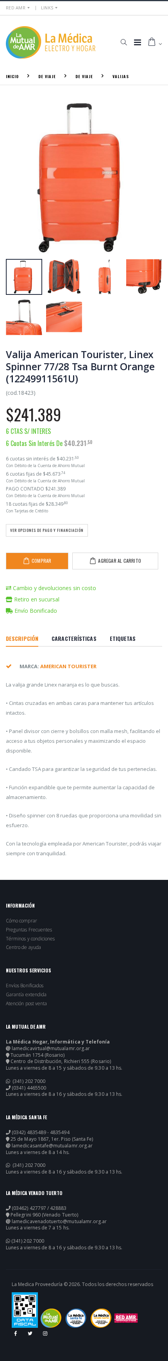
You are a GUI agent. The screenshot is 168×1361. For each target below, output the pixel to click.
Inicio (12, 76)
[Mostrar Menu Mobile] (137, 42)
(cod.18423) (21, 392)
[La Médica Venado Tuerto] (101, 1318)
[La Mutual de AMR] (51, 1318)
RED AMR (15, 8)
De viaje (47, 76)
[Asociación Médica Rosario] (126, 1318)
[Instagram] (48, 1336)
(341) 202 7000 (28, 1081)
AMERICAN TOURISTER (68, 666)
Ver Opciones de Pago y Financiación (47, 530)
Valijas (121, 76)
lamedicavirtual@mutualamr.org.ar (51, 1048)
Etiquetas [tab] (123, 638)
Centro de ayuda (23, 947)
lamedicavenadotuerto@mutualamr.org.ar (59, 1221)
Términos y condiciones (30, 939)
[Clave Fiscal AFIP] (25, 1310)
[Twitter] (33, 1336)
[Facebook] (18, 1336)
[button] (124, 42)
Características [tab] (74, 638)
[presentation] (16, 177)
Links (47, 8)
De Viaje (84, 76)
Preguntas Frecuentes (29, 930)
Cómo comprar (21, 921)
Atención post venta (26, 1004)
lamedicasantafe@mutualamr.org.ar (52, 1146)
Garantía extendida (26, 995)
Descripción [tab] (22, 638)
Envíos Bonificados (24, 986)
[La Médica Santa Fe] (76, 1318)
